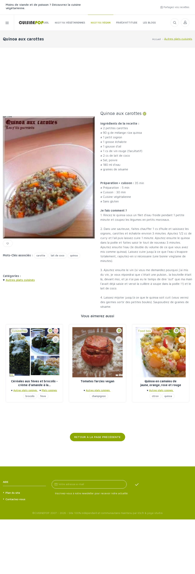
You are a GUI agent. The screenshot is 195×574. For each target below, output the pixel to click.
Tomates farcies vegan (97, 381)
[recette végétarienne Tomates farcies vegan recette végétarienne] (97, 352)
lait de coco (57, 255)
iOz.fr (141, 512)
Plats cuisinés (49, 390)
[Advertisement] (97, 79)
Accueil (156, 39)
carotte (40, 255)
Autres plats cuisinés (178, 38)
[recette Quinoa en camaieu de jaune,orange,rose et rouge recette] (161, 352)
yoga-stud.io (155, 512)
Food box (144, 330)
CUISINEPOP (42, 512)
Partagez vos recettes (176, 7)
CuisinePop (19, 330)
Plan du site (13, 492)
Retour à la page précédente (97, 437)
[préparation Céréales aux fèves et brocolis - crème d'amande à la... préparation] (34, 352)
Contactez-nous (15, 499)
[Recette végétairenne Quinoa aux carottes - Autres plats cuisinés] (28, 23)
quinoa (74, 255)
